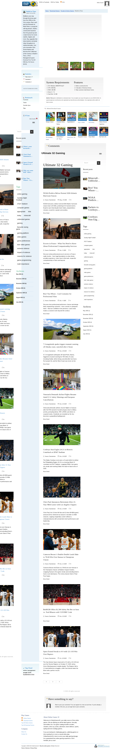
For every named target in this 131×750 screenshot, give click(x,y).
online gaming (22, 194)
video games (21, 237)
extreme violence (23, 248)
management (31, 670)
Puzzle (48, 119)
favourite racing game (22, 228)
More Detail (46, 213)
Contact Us (24, 734)
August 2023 (20, 297)
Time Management (92, 133)
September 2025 (21, 292)
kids (29, 211)
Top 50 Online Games (27, 723)
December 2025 (21, 278)
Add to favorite (32, 118)
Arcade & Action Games (67, 11)
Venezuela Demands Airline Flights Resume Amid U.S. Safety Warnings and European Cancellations (59, 397)
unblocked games (23, 219)
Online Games (27, 718)
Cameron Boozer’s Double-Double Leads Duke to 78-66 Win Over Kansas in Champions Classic (60, 557)
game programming (24, 260)
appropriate (21, 211)
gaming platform (23, 233)
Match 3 (48, 134)
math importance (23, 264)
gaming (19, 223)
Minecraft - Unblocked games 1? (93, 181)
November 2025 (21, 283)
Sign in (96, 6)
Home (47, 11)
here (90, 704)
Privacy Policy (33, 748)
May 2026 (19, 274)
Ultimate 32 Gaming (53, 153)
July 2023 (19, 302)
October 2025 (20, 288)
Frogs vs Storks (81, 122)
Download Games (55, 11)
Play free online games (45, 745)
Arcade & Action (71, 119)
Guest (101, 2)
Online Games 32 (30, 4)
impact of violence (23, 252)
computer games (23, 208)
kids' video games (23, 245)
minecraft (27, 215)
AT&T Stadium (22, 204)
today (19, 215)
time (32, 674)
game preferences (23, 241)
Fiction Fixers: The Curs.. (71, 138)
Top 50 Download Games (27, 725)
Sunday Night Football (21, 199)
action (25, 670)
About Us (23, 732)
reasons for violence (24, 256)
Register (101, 6)
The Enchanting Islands (49, 138)
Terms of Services (25, 748)
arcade (25, 672)
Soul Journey (91, 122)
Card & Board (103, 119)
